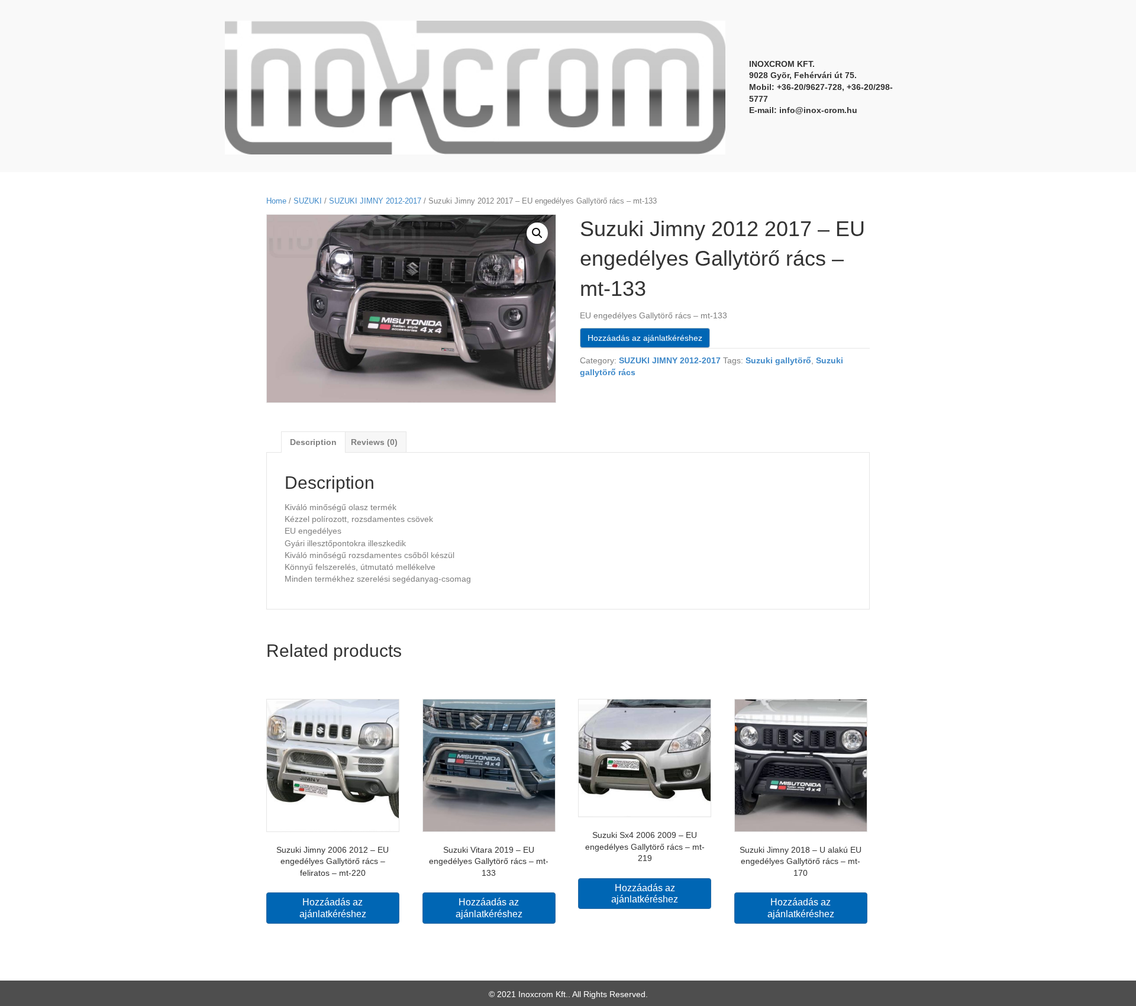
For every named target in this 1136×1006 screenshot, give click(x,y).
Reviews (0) (374, 442)
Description (313, 442)
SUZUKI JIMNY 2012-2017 (375, 200)
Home (276, 200)
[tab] (313, 441)
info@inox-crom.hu (818, 110)
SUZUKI (307, 200)
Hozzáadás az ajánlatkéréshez (645, 338)
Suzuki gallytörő (778, 360)
